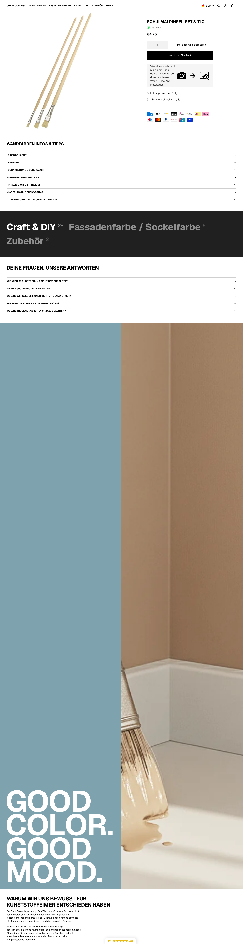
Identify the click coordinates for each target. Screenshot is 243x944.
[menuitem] (109, 5)
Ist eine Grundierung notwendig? (28, 288)
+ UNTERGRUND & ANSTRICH (23, 177)
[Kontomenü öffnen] (225, 5)
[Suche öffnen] (218, 5)
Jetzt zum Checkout (180, 55)
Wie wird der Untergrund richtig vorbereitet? (37, 281)
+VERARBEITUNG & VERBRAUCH (25, 169)
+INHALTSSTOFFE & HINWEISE (23, 184)
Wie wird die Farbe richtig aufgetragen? (33, 303)
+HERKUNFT (13, 162)
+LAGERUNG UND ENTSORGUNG (25, 192)
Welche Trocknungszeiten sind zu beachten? (36, 310)
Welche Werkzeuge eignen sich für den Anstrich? (39, 295)
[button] (120, 941)
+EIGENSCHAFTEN (17, 155)
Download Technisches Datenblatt (34, 199)
